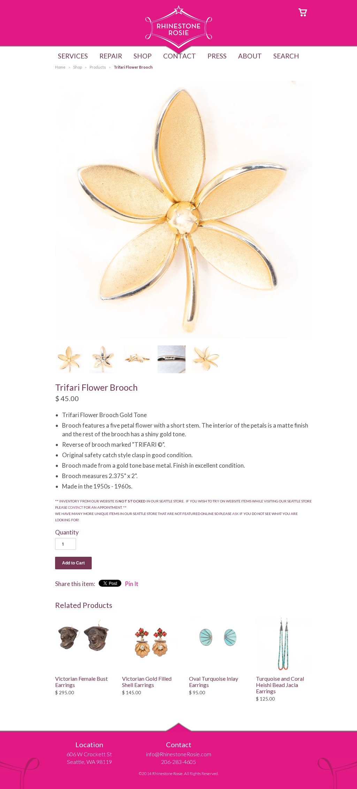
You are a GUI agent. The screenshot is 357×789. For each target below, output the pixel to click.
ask (235, 513)
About (250, 56)
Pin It (131, 583)
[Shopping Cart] (302, 11)
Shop (143, 56)
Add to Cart (73, 563)
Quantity (67, 532)
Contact (179, 56)
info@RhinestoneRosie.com (178, 754)
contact (75, 507)
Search (286, 56)
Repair (110, 56)
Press (217, 56)
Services (73, 56)
